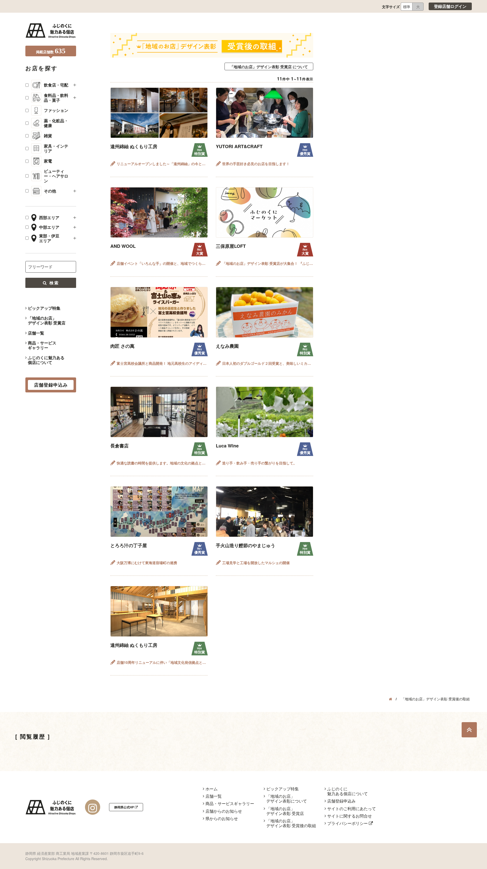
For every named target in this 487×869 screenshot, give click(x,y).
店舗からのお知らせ (223, 811)
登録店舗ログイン (450, 6)
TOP (469, 729)
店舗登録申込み (341, 800)
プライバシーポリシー (348, 823)
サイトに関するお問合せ (349, 815)
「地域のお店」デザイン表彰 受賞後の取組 (291, 823)
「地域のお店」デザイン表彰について (286, 798)
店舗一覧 (36, 333)
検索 (53, 283)
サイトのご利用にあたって (351, 808)
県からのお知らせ (221, 818)
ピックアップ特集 (44, 308)
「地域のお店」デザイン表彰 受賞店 (46, 320)
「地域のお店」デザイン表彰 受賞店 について (269, 66)
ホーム (211, 788)
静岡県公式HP (124, 807)
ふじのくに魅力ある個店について (46, 360)
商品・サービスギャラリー (42, 345)
